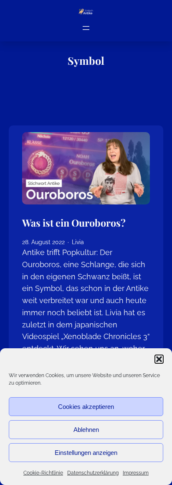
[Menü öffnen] (86, 28)
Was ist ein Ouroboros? (74, 223)
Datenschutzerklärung (93, 473)
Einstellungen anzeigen (86, 452)
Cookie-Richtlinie (43, 473)
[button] (159, 359)
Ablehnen (86, 429)
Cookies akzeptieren (86, 406)
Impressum (136, 473)
